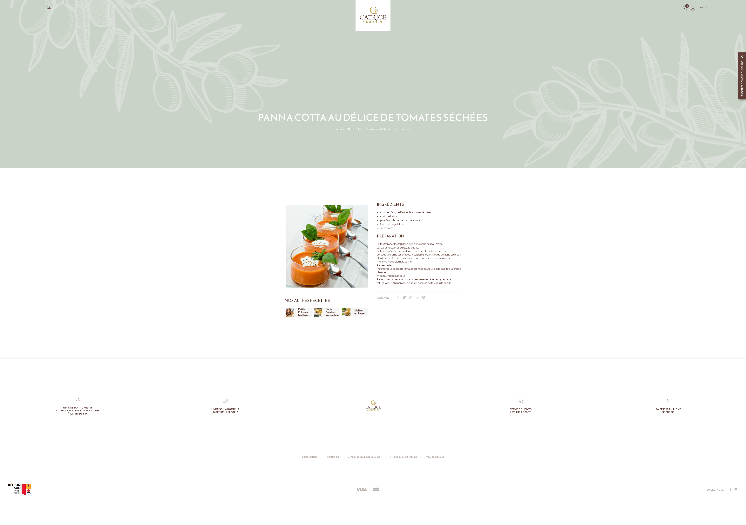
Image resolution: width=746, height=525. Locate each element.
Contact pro (333, 456)
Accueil (340, 129)
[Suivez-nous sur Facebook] (730, 490)
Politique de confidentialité (403, 456)
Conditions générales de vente (364, 456)
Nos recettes (355, 129)
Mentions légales (435, 456)
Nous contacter (310, 456)
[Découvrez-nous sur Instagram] (736, 490)
